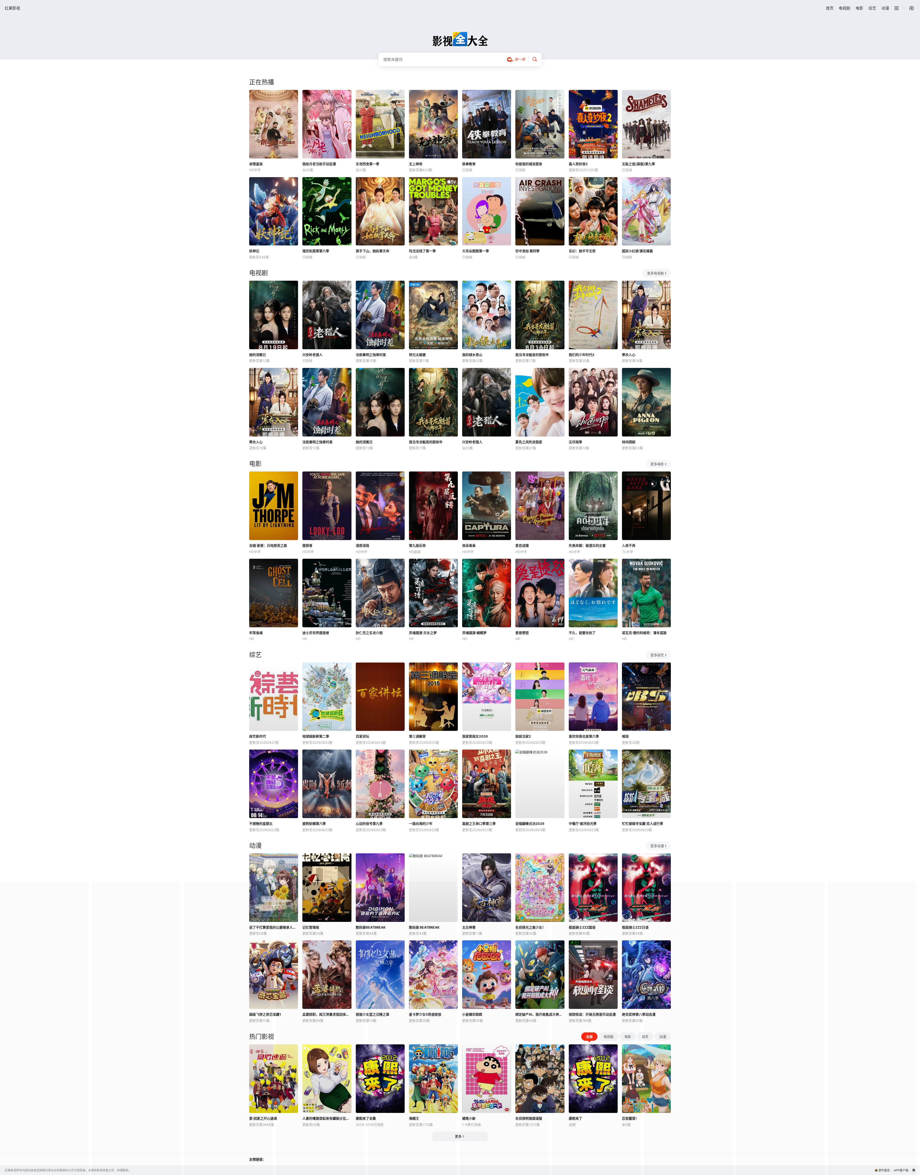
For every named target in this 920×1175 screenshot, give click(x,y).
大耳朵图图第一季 (475, 251)
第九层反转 (417, 545)
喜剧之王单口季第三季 (479, 823)
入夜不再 (628, 545)
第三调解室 (417, 736)
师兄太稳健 (417, 355)
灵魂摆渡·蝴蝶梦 (474, 633)
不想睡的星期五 (261, 823)
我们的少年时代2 (581, 355)
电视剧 (844, 8)
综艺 (872, 8)
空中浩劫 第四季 (527, 251)
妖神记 (254, 251)
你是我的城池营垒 (528, 164)
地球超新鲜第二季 (315, 736)
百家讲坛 (362, 736)
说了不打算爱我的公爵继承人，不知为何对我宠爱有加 (273, 927)
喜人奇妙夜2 (578, 164)
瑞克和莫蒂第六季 (315, 251)
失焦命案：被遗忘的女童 (587, 545)
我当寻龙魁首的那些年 (532, 355)
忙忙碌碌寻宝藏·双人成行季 (642, 823)
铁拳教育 (469, 164)
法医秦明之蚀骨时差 (371, 355)
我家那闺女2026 (475, 736)
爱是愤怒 (522, 633)
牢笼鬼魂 (256, 633)
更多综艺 (657, 655)
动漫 (885, 8)
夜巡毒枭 (469, 545)
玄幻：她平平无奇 (582, 251)
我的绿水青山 (472, 355)
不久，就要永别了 (582, 633)
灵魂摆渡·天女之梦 (423, 633)
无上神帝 (415, 164)
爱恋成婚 (522, 545)
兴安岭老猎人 (312, 355)
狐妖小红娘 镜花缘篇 (637, 251)
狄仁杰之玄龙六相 (369, 633)
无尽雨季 (575, 442)
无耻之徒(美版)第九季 (638, 164)
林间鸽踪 (628, 442)
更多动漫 (657, 846)
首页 (830, 8)
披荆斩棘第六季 (314, 823)
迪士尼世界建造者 (315, 633)
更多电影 (657, 464)
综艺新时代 (257, 736)
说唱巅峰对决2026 (529, 823)
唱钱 (625, 736)
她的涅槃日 (257, 355)
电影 (859, 8)
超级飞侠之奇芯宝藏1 (265, 1014)
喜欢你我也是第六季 (584, 736)
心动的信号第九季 (369, 823)
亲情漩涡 (256, 164)
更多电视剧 (655, 273)
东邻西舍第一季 (367, 164)
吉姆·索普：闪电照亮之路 (268, 545)
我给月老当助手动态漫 (319, 164)
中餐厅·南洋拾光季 (583, 823)
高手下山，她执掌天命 (372, 251)
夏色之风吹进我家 (528, 442)
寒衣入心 (628, 355)
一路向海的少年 (420, 823)
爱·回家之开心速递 (263, 1118)
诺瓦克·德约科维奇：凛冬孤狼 (644, 633)
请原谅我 (362, 545)
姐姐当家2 (523, 736)
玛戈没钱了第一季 (422, 251)
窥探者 (307, 545)
